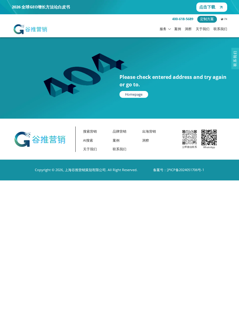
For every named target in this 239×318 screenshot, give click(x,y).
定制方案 (207, 19)
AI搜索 (88, 140)
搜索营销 (90, 131)
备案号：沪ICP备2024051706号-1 (178, 170)
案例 (177, 29)
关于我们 (202, 29)
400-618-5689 (182, 19)
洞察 (188, 29)
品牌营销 (119, 131)
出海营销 (149, 131)
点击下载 (207, 7)
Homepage (134, 94)
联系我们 (220, 29)
